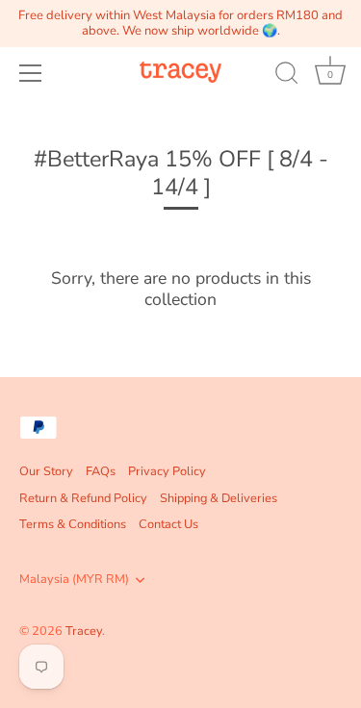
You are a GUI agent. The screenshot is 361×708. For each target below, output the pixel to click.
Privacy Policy (167, 471)
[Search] (287, 76)
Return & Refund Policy (83, 498)
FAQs (101, 471)
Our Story (46, 471)
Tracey (83, 631)
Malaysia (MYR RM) (74, 580)
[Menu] (31, 73)
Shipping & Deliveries (218, 498)
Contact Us (168, 524)
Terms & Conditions (72, 524)
